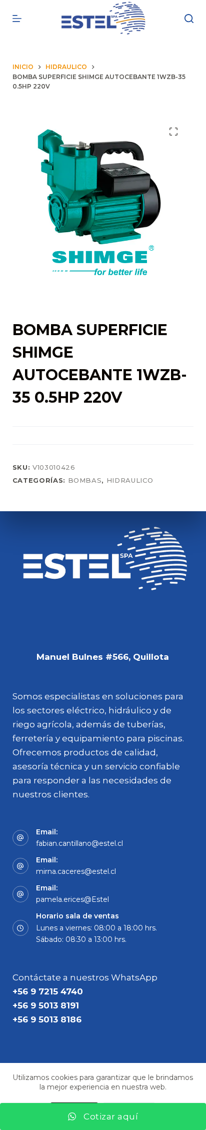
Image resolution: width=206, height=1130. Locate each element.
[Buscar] (189, 18)
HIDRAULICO (130, 480)
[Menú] (17, 18)
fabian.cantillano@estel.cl (79, 843)
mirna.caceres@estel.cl (76, 871)
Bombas (85, 480)
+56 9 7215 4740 (47, 991)
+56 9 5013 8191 (45, 1005)
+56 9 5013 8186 (47, 1019)
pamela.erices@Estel (72, 899)
